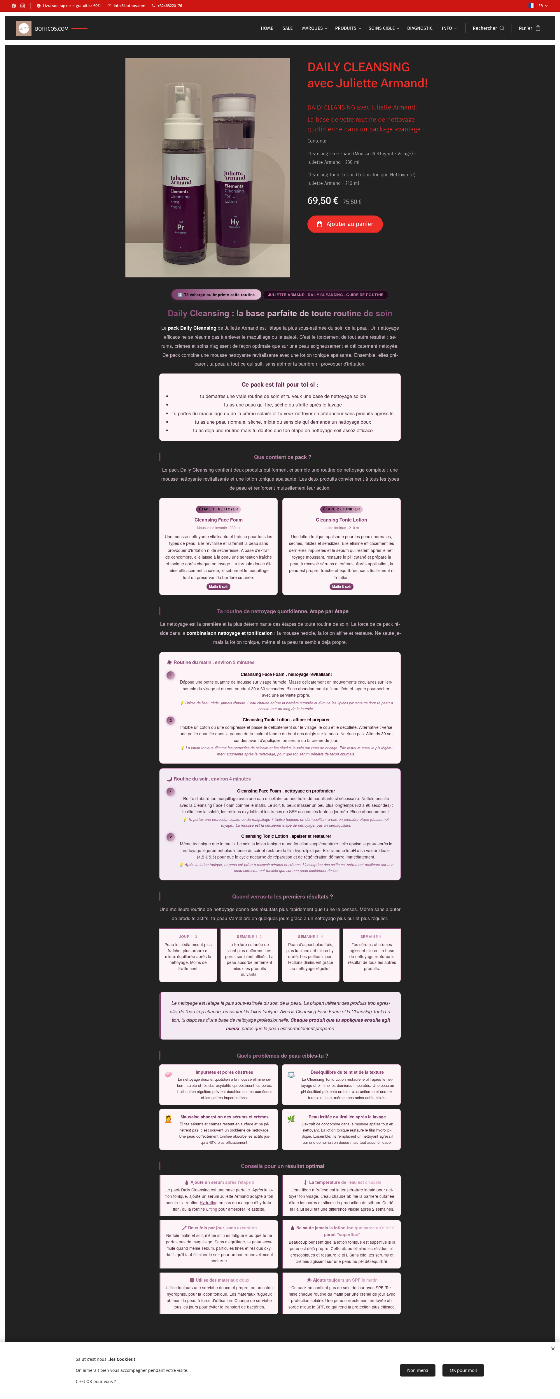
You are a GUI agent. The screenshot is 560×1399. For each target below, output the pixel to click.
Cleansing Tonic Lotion (341, 519)
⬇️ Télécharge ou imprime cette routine (216, 294)
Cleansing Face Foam (219, 519)
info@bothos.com (129, 5)
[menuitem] (268, 28)
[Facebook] (14, 6)
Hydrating (209, 1202)
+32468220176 (170, 5)
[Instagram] (22, 6)
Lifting (211, 1209)
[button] (489, 28)
